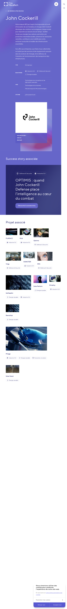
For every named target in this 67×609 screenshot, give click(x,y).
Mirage (8, 354)
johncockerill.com (30, 95)
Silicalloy (52, 285)
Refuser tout (41, 605)
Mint (21, 238)
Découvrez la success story (26, 206)
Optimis (36, 241)
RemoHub (9, 315)
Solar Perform (38, 286)
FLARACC (9, 238)
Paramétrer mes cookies (43, 600)
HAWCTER (27, 262)
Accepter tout (57, 605)
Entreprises (28, 65)
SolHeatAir (9, 293)
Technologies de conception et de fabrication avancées (35, 81)
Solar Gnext (10, 376)
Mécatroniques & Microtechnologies (35, 88)
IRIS (38, 264)
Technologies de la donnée (33, 85)
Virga (7, 264)
